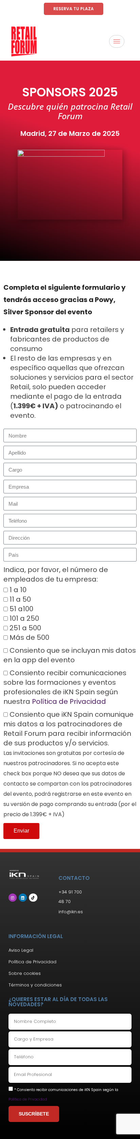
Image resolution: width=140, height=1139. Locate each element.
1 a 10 (18, 590)
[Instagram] (12, 897)
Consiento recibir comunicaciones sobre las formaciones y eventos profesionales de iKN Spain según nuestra (64, 687)
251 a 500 (25, 628)
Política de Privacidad (69, 701)
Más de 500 (29, 637)
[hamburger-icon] (116, 41)
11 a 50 (20, 599)
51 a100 (21, 609)
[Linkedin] (23, 897)
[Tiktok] (33, 897)
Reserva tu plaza (73, 9)
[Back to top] (124, 1123)
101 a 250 (24, 618)
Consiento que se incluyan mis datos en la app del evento (69, 655)
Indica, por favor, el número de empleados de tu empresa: (55, 574)
